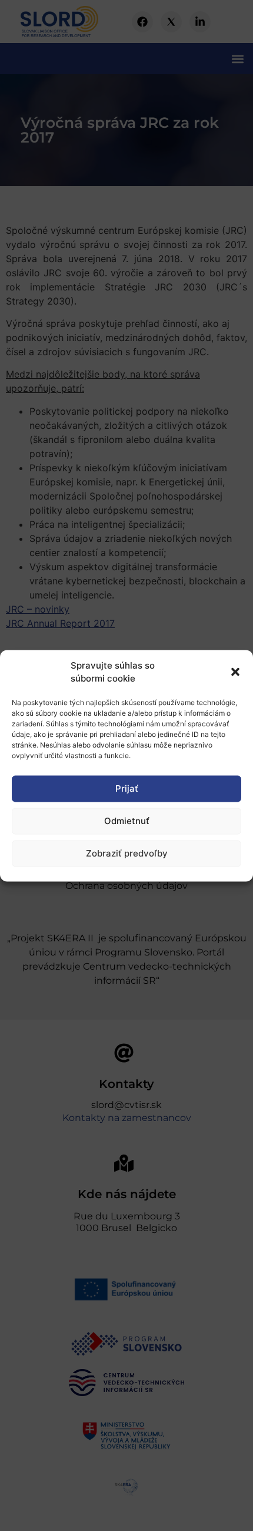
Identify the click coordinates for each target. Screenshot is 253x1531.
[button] (235, 672)
